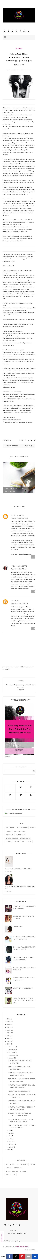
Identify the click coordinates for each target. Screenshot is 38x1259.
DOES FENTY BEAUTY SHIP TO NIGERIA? (18, 869)
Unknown (15, 600)
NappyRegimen (20, 834)
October (11, 1052)
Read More (21, 689)
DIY (7, 828)
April (10, 1138)
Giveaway (33, 828)
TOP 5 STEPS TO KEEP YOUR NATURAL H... (15, 490)
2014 (8, 1041)
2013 (8, 1044)
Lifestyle (19, 48)
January (11, 1147)
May (10, 1136)
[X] (16, 1256)
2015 (8, 1038)
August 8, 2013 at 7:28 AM (19, 569)
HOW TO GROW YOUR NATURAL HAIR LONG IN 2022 (20, 887)
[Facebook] (9, 1256)
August (11, 1058)
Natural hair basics (12, 838)
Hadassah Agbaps (19, 566)
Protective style (25, 838)
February (11, 1144)
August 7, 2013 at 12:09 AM (19, 518)
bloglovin (21, 798)
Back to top (29, 1249)
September (12, 1055)
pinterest (9, 798)
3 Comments (7, 440)
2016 (8, 1035)
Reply (33, 557)
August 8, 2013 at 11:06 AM (19, 603)
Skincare (8, 841)
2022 (8, 1019)
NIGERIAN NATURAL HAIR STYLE (19, 1091)
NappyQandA (9, 834)
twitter (21, 790)
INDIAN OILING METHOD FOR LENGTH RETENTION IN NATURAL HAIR (24, 1000)
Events (12, 828)
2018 (8, 1030)
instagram (31, 790)
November (12, 1049)
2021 (8, 1022)
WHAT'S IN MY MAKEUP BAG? (23, 988)
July (10, 1130)
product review (26, 841)
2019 (8, 1027)
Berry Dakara (17, 515)
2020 (8, 1024)
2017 (8, 1033)
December (12, 1047)
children (16, 841)
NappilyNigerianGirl (20, 831)
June (10, 1133)
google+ (31, 798)
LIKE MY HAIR (17, 926)
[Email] (28, 1256)
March (11, 1141)
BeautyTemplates (22, 1247)
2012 (8, 1150)
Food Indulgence (22, 828)
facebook (10, 790)
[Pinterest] (22, 1256)
